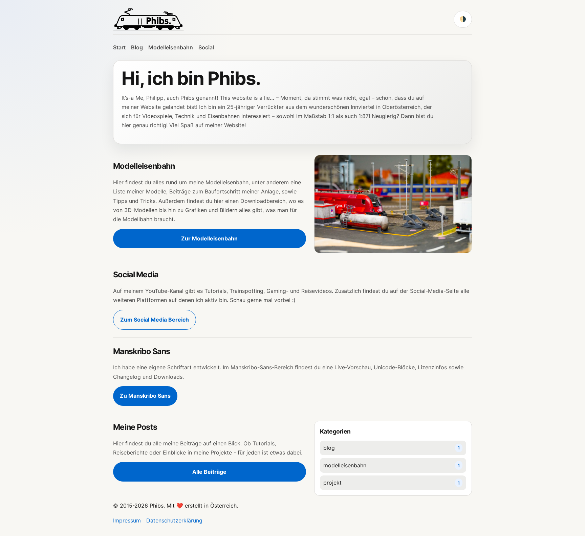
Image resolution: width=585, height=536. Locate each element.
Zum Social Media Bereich (154, 319)
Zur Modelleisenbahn (209, 238)
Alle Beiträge (209, 471)
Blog (137, 47)
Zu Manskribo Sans (145, 395)
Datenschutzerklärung (174, 520)
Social (206, 47)
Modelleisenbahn (170, 47)
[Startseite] (148, 19)
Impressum (127, 520)
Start (119, 47)
